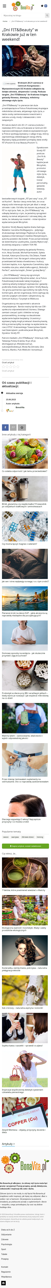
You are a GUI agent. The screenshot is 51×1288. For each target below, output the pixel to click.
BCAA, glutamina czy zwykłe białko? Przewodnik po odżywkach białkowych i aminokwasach (24, 505)
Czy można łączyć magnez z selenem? (19, 544)
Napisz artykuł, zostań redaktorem (26, 846)
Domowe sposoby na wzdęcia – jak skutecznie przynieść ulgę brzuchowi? (23, 654)
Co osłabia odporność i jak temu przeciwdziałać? (24, 471)
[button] (4, 6)
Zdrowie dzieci (28, 837)
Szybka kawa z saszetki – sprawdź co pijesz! (22, 1045)
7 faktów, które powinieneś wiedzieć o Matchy (23, 890)
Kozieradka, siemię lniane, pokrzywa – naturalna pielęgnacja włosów (24, 969)
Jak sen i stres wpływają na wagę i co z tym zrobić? (25, 581)
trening (40, 837)
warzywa (15, 837)
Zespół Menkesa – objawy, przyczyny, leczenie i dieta (23, 1131)
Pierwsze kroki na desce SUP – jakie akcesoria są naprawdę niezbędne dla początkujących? (24, 614)
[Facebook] (45, 6)
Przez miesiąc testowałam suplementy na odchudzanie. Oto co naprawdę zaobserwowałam (25, 780)
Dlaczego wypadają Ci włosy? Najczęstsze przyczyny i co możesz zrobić (21, 820)
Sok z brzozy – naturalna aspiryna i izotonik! (22, 1008)
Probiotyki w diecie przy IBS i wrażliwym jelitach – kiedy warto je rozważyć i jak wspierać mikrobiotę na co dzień (25, 695)
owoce (5, 837)
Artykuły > (8, 1144)
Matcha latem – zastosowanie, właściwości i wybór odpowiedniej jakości (22, 737)
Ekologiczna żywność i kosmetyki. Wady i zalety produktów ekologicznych (24, 929)
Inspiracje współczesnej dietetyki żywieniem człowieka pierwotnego (22, 1091)
